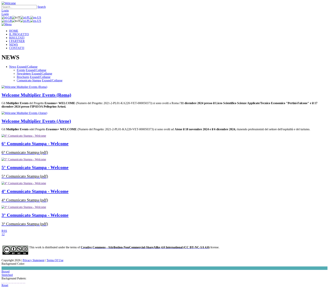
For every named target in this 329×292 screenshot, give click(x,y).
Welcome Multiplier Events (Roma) (36, 95)
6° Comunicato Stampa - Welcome (35, 143)
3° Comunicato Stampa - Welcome (35, 215)
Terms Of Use (54, 260)
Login (5, 10)
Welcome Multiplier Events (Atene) (36, 121)
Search (42, 6)
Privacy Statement (33, 260)
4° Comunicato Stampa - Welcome (35, 191)
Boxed (6, 271)
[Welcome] (9, 3)
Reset (5, 285)
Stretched (7, 275)
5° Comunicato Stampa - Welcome (35, 167)
